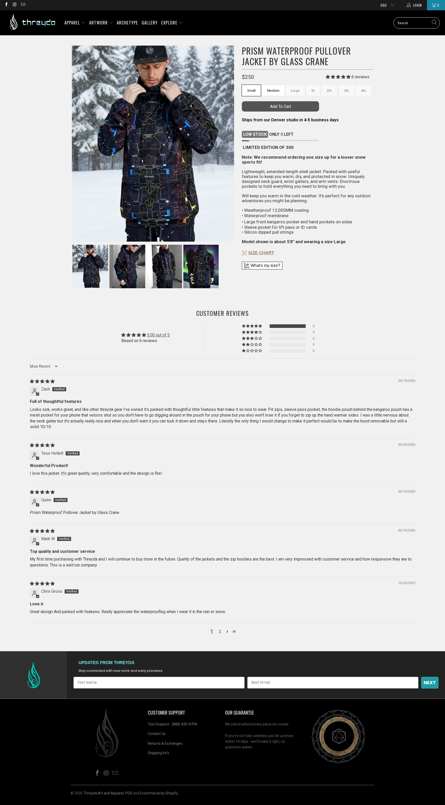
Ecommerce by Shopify (159, 793)
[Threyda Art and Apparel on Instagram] (14, 5)
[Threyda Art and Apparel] (32, 23)
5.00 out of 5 (158, 335)
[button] (252, 326)
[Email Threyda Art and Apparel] (23, 5)
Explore (170, 22)
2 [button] (220, 631)
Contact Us (157, 734)
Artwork (99, 22)
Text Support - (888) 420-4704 (172, 724)
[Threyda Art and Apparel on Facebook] (6, 5)
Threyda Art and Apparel (103, 793)
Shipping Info (158, 753)
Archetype (127, 22)
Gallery (150, 22)
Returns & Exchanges (165, 743)
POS (128, 793)
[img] (42, 381)
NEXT (430, 682)
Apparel (72, 22)
